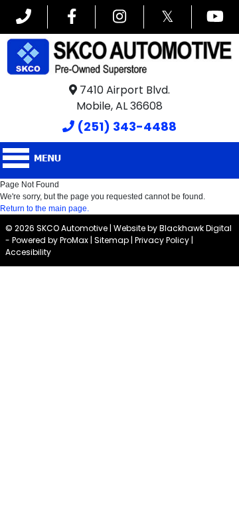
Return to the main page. (44, 208)
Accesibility (28, 252)
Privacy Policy (162, 240)
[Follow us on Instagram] (119, 17)
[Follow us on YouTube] (215, 17)
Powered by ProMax (50, 240)
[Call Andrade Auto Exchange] (23, 17)
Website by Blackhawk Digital (173, 228)
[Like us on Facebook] (71, 17)
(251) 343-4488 (125, 126)
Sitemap (111, 240)
